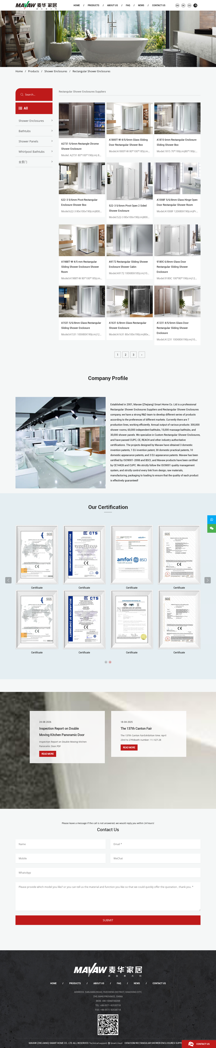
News (141, 5)
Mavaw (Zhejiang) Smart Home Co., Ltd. (51, 1043)
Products (93, 5)
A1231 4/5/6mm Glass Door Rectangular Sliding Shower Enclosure (173, 328)
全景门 (23, 162)
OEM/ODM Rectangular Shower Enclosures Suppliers (156, 1043)
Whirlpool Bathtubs (32, 151)
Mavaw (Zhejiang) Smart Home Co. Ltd (155, 404)
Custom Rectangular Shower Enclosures (177, 434)
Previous (8, 580)
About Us (112, 5)
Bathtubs (25, 131)
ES (189, 5)
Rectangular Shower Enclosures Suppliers (133, 409)
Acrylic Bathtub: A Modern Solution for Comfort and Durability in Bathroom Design (163, 735)
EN (177, 5)
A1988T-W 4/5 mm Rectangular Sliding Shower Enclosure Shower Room (80, 266)
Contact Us (158, 5)
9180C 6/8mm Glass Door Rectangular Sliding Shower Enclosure (172, 266)
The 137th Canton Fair (72, 728)
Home (77, 5)
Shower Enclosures (55, 71)
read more (66, 747)
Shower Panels (28, 141)
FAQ (128, 5)
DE (183, 5)
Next (207, 580)
